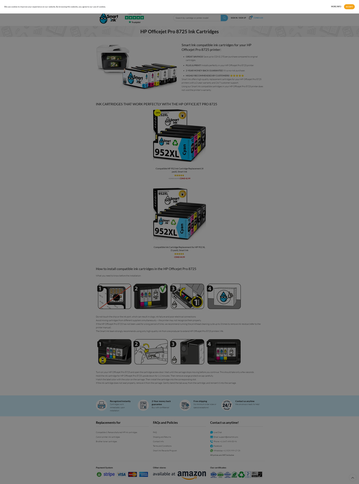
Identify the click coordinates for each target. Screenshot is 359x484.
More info (336, 6)
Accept (349, 7)
